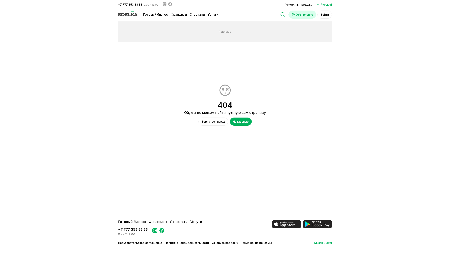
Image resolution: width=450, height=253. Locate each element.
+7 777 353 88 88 (130, 4)
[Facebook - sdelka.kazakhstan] (170, 4)
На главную (241, 121)
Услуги (213, 14)
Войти (324, 14)
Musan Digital (323, 243)
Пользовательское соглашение (140, 243)
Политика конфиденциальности (187, 243)
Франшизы (179, 14)
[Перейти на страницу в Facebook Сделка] (162, 231)
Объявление (304, 14)
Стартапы (197, 14)
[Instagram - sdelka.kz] (164, 4)
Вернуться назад (213, 121)
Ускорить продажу (298, 4)
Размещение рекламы (256, 243)
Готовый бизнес (155, 14)
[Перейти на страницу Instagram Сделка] (155, 231)
